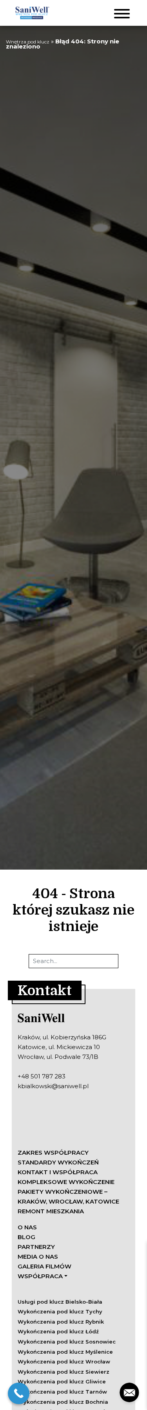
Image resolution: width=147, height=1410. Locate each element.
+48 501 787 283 (41, 1076)
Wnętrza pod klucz (27, 42)
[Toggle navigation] (122, 13)
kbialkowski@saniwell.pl (53, 1086)
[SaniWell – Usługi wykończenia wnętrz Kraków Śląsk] (31, 13)
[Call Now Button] (18, 1393)
